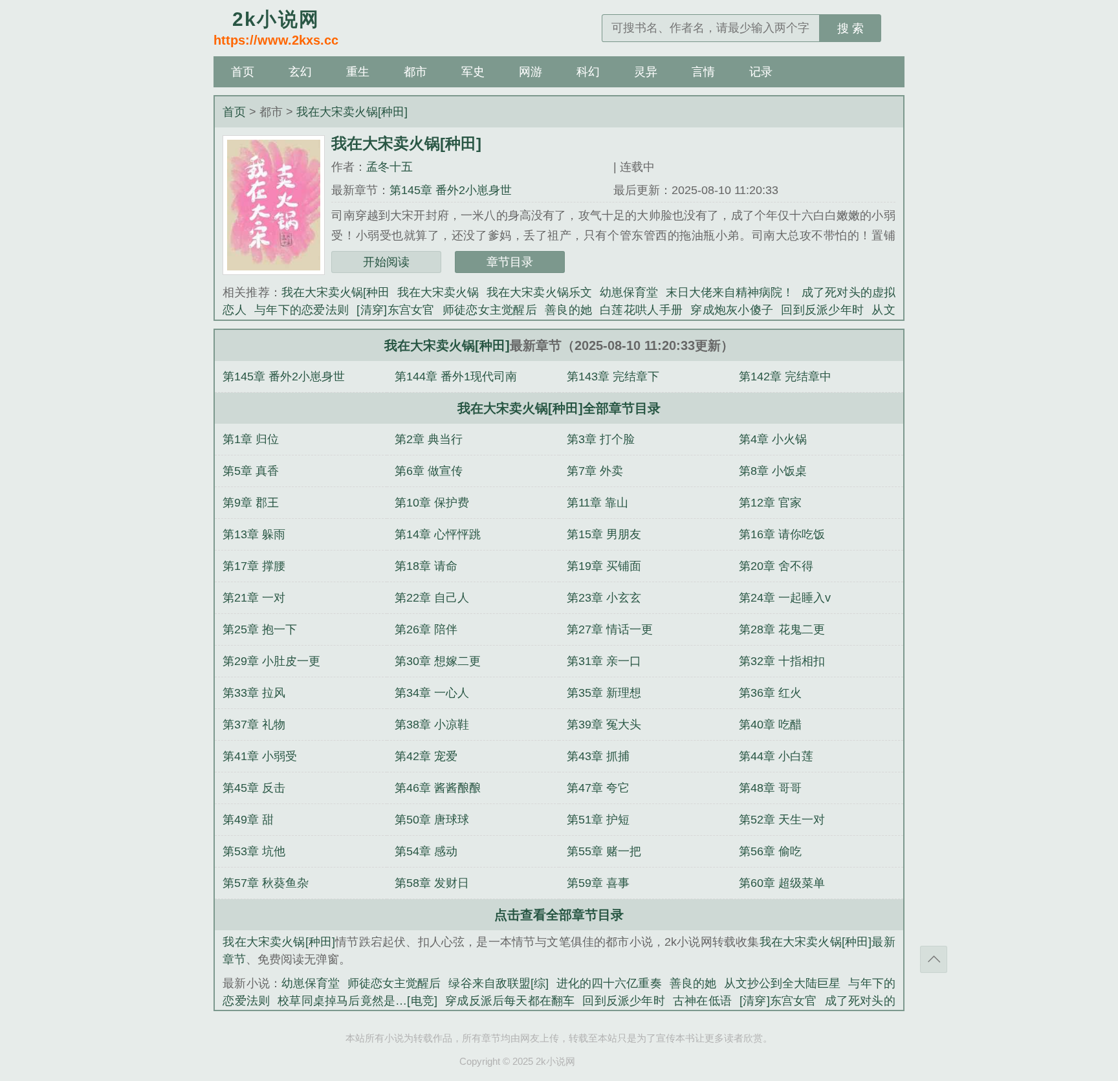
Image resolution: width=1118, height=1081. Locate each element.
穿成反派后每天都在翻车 (510, 1000)
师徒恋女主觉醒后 (490, 309)
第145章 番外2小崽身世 (450, 190)
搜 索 (850, 28)
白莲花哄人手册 (641, 309)
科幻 (588, 71)
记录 (761, 71)
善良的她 (568, 309)
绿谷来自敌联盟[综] (498, 983)
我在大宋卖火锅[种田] (352, 111)
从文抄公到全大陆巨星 (782, 983)
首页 (242, 71)
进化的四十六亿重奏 (609, 983)
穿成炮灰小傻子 (731, 309)
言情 (703, 71)
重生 (357, 71)
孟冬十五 (389, 166)
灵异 (645, 71)
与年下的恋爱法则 (301, 309)
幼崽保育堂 (629, 292)
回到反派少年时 (822, 309)
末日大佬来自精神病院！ (730, 292)
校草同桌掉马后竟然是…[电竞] (357, 1000)
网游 (530, 71)
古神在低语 (702, 1000)
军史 (473, 71)
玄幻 (300, 71)
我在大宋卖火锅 (438, 292)
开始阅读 (386, 262)
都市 (415, 71)
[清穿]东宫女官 (395, 309)
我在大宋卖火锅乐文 (539, 292)
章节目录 (510, 262)
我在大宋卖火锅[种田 (335, 292)
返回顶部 (933, 959)
